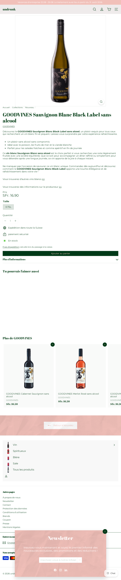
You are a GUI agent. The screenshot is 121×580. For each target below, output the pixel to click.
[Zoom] (101, 102)
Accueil (6, 107)
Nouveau (29, 107)
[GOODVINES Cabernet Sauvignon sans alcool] (28, 375)
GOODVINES (23, 338)
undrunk (9, 9)
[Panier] (109, 9)
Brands (6, 516)
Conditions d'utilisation (15, 512)
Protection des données (15, 508)
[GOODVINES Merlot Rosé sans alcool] (80, 374)
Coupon (7, 519)
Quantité (7, 215)
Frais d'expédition (11, 247)
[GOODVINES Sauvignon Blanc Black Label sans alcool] (22, 303)
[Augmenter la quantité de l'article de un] (15, 220)
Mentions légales (11, 527)
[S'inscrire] (79, 560)
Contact (7, 505)
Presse (6, 523)
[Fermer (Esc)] (105, 531)
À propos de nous (11, 497)
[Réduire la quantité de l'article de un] (5, 220)
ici (43, 179)
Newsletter (8, 501)
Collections (17, 107)
